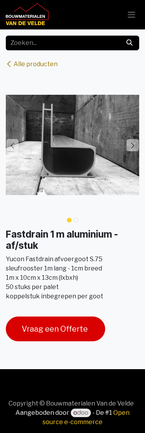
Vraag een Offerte (55, 329)
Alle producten (36, 64)
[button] (12, 145)
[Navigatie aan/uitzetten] (131, 15)
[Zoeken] (129, 43)
